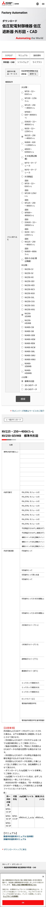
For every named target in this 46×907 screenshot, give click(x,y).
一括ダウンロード (14, 419)
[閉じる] (43, 876)
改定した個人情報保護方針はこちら (24, 885)
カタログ (9, 55)
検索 (23, 399)
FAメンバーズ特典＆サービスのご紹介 (28, 410)
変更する (33, 74)
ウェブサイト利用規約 (10, 896)
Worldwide (37, 4)
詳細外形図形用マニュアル (15, 839)
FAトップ (5, 864)
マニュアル (23, 55)
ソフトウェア (23, 62)
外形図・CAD (9, 62)
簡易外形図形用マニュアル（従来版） (19, 836)
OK (23, 902)
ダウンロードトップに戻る (15, 849)
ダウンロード (17, 864)
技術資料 (37, 55)
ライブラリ (37, 62)
